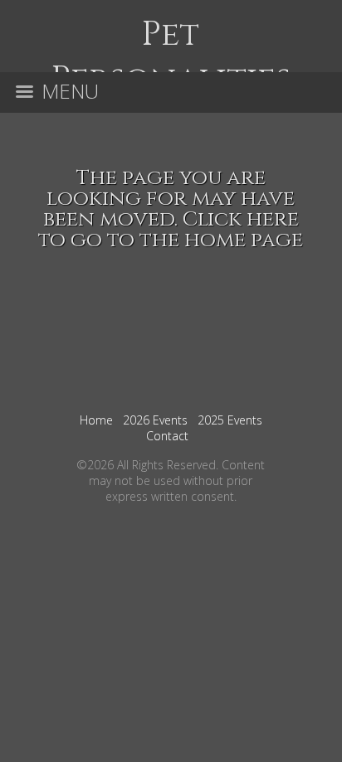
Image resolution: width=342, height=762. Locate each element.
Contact (167, 436)
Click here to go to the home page (170, 230)
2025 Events (230, 420)
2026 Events (155, 420)
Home (96, 420)
